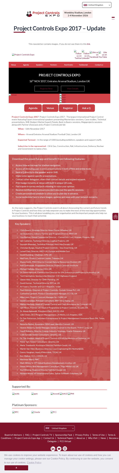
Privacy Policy (82, 435)
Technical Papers (65, 438)
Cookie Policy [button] (34, 462)
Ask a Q (86, 108)
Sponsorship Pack (64, 435)
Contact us (99, 65)
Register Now (46, 88)
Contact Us (49, 438)
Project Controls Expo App (27, 438)
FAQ (27, 435)
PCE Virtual (65, 441)
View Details (73, 88)
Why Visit (93, 438)
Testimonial (83, 65)
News (103, 438)
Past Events (68, 65)
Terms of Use (98, 435)
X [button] (16, 468)
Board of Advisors (13, 435)
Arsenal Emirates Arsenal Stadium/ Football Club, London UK (53, 134)
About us (80, 438)
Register (68, 108)
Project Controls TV (42, 435)
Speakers (39, 65)
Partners (53, 65)
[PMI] (71, 393)
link (88, 44)
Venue (13, 65)
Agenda (26, 65)
